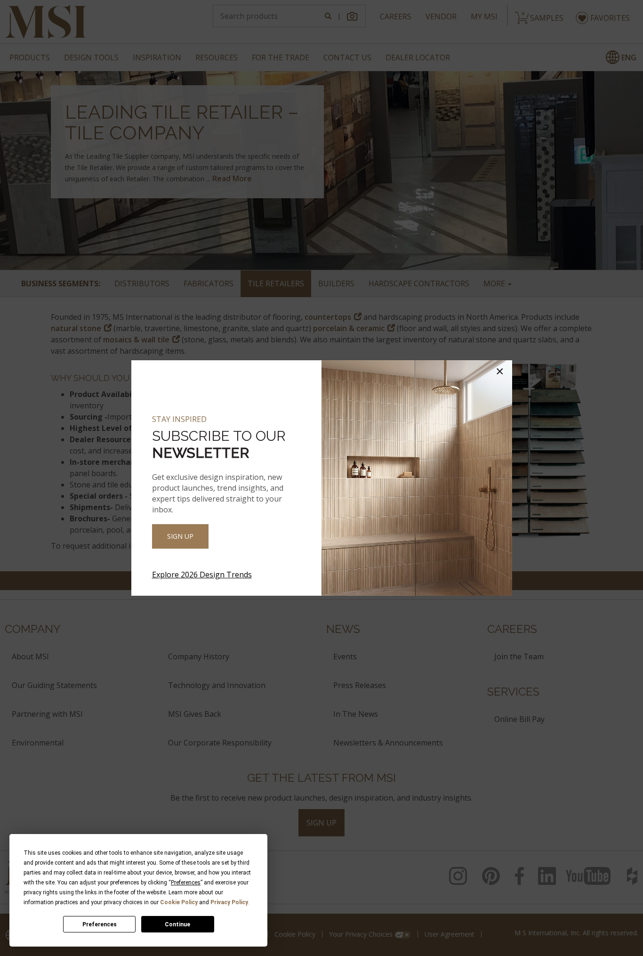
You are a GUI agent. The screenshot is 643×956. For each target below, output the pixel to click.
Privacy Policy (229, 902)
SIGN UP (180, 536)
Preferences (99, 924)
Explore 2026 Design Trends (202, 574)
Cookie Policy (179, 902)
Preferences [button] (186, 882)
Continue (177, 924)
